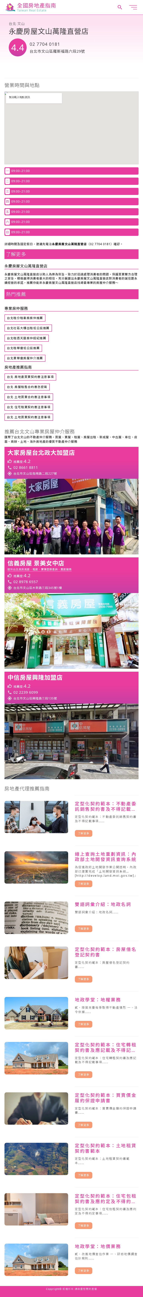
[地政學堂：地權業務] (71, 1012)
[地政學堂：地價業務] (71, 1259)
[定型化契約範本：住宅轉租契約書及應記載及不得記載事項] (71, 1060)
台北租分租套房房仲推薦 (25, 318)
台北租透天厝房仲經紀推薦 (26, 338)
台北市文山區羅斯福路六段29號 (57, 51)
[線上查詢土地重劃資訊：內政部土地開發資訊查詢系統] (71, 869)
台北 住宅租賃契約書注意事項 (28, 407)
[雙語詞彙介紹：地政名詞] (71, 917)
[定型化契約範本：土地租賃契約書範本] (71, 1160)
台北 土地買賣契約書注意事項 (28, 417)
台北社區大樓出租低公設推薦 (28, 328)
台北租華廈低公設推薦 (23, 348)
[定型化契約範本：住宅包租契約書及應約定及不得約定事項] (71, 1211)
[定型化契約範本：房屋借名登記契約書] (71, 964)
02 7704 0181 (45, 44)
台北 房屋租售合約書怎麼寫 (27, 387)
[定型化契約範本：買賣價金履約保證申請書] (71, 1110)
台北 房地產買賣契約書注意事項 (30, 377)
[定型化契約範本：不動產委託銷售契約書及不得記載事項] (71, 819)
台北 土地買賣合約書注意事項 (28, 397)
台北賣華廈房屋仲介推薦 (25, 358)
